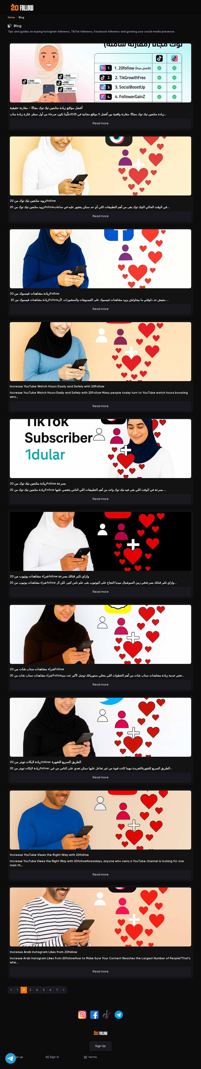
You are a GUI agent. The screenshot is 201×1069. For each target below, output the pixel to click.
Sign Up (100, 1046)
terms (92, 1057)
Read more (101, 123)
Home (11, 17)
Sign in (54, 1057)
